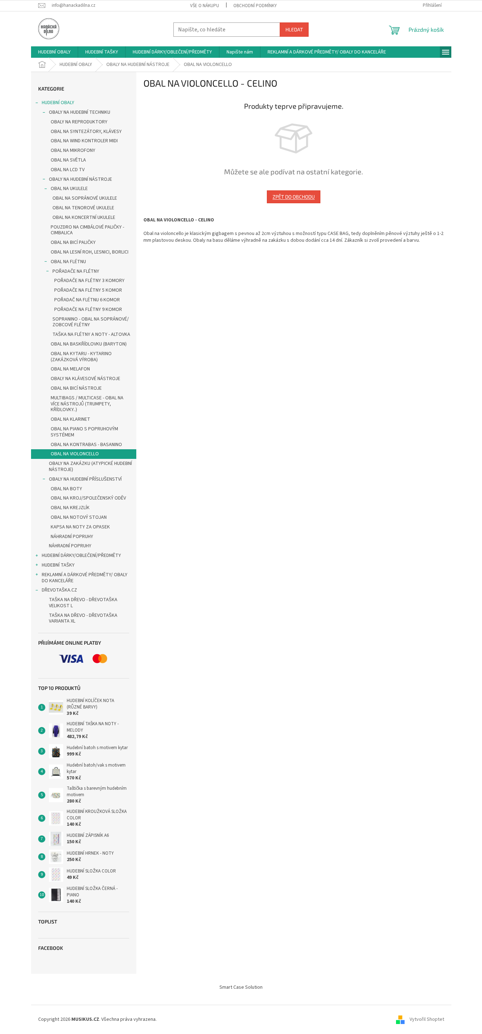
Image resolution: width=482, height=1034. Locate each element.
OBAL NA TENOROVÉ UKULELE (83, 207)
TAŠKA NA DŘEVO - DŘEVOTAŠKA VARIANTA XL (83, 618)
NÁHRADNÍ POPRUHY (72, 536)
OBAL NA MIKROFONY (73, 150)
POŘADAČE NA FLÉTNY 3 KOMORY (89, 280)
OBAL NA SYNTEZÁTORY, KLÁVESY (86, 131)
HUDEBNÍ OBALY (58, 102)
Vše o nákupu (204, 5)
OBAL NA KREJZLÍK (70, 507)
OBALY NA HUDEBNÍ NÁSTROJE (80, 179)
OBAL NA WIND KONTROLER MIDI (84, 140)
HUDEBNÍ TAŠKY (58, 565)
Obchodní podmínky (255, 5)
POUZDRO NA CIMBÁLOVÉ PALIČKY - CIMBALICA (87, 230)
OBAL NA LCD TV (68, 169)
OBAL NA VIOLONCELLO (75, 453)
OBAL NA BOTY (66, 488)
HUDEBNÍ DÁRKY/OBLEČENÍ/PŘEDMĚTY (81, 555)
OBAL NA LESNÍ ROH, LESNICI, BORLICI (89, 252)
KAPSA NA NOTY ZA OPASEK (80, 527)
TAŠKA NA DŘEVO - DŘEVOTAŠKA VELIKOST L (83, 602)
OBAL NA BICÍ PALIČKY (73, 242)
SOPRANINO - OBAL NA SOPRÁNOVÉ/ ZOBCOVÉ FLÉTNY (90, 322)
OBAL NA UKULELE (69, 188)
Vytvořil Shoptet (427, 1019)
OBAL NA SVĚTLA (68, 160)
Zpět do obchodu (294, 197)
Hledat (294, 29)
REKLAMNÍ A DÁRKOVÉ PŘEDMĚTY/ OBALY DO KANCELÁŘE (84, 577)
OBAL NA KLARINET (70, 419)
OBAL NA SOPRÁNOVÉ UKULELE (84, 198)
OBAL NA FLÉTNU (68, 261)
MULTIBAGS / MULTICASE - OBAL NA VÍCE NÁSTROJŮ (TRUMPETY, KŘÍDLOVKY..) (87, 404)
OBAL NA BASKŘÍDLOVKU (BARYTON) (89, 344)
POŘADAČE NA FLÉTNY (75, 271)
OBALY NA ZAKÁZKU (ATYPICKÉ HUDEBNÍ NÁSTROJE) (90, 466)
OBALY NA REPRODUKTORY (79, 122)
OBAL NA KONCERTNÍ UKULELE (83, 217)
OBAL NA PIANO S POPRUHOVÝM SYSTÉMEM (84, 432)
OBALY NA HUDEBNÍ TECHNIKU (79, 112)
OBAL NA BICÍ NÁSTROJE (76, 388)
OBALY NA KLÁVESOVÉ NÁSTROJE (85, 378)
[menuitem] (54, 52)
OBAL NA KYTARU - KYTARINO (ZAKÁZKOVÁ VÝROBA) (81, 356)
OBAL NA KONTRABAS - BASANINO (86, 444)
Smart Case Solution (241, 987)
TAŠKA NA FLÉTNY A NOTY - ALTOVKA (91, 334)
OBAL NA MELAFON (70, 369)
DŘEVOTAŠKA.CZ (59, 590)
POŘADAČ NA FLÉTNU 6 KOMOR (87, 299)
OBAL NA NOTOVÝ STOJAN (79, 517)
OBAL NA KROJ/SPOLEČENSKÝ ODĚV (88, 498)
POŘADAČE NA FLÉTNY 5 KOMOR (88, 290)
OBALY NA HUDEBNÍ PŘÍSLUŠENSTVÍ (85, 479)
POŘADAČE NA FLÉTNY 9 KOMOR (88, 309)
